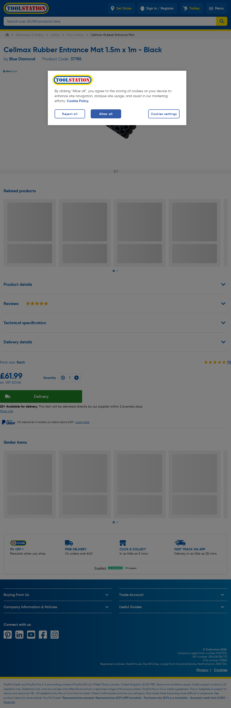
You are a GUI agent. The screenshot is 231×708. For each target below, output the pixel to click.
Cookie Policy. (78, 101)
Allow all (106, 114)
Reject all (69, 114)
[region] (117, 98)
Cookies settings (164, 114)
